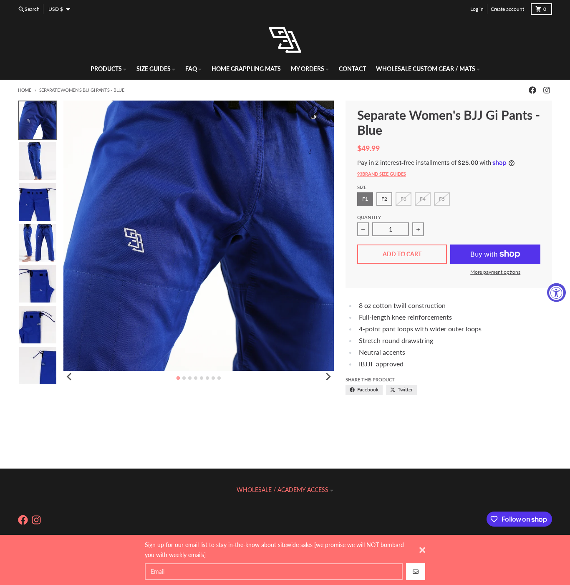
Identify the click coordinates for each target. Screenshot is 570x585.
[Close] (422, 550)
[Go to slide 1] (178, 378)
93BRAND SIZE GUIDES (381, 174)
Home (24, 90)
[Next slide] (328, 377)
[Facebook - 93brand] (532, 90)
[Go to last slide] (69, 377)
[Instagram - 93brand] (546, 90)
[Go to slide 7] (213, 378)
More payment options (495, 272)
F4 (423, 199)
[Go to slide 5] (201, 378)
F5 (442, 199)
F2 (384, 199)
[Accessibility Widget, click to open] (556, 292)
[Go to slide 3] (190, 378)
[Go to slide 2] (184, 378)
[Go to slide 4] (195, 378)
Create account (507, 9)
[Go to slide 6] (207, 378)
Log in (477, 9)
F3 (403, 199)
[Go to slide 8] (219, 378)
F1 (365, 199)
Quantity (369, 217)
